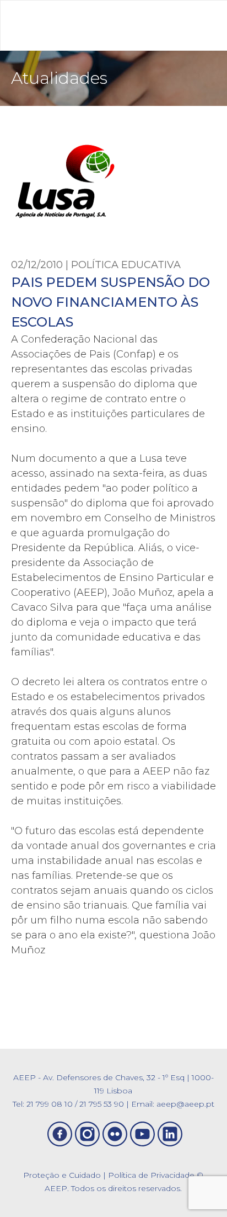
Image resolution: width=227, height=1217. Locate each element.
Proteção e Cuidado (62, 1175)
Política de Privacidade (151, 1175)
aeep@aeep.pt (185, 1104)
